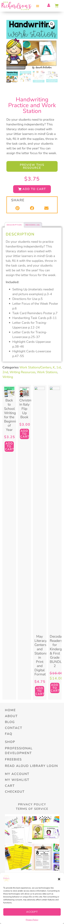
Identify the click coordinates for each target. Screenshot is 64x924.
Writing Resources (22, 372)
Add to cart (9, 446)
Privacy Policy (32, 919)
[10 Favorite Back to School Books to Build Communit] (45, 829)
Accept (32, 911)
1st (58, 367)
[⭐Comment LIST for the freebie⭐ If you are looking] (18, 829)
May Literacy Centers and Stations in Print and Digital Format (40, 655)
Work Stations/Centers (35, 367)
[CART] (57, 6)
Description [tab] (14, 225)
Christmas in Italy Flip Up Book (27, 409)
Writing (7, 377)
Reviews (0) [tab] (33, 225)
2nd (5, 372)
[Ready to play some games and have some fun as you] (45, 857)
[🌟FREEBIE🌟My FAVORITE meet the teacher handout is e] (18, 857)
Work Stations (47, 372)
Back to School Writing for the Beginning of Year (12, 415)
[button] (59, 879)
